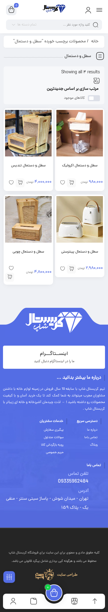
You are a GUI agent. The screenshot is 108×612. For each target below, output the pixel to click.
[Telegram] (45, 537)
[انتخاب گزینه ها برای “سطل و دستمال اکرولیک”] (71, 182)
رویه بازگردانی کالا (52, 445)
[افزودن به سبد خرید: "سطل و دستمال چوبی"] (9, 277)
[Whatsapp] (62, 537)
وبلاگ (94, 445)
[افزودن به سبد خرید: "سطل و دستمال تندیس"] (20, 182)
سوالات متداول (54, 437)
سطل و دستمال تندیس (28, 165)
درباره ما (92, 430)
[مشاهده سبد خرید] (11, 10)
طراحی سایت (67, 574)
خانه (94, 41)
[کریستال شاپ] (54, 10)
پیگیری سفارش (54, 430)
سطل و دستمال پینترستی (79, 252)
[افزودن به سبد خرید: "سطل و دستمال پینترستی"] (71, 269)
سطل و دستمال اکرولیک (80, 165)
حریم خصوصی (55, 452)
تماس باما (91, 437)
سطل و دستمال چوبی (28, 252)
